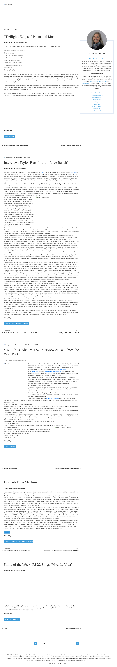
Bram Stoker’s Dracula (52, 398)
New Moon (63, 369)
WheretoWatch (86, 83)
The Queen (73, 172)
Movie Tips (97, 104)
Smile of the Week (14, 619)
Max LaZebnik (64, 663)
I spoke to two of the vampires (53, 371)
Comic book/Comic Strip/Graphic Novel (22, 541)
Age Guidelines (97, 99)
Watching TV (96, 108)
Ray (43, 172)
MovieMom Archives (96, 93)
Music (6, 619)
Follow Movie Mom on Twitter (97, 58)
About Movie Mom (96, 97)
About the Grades (96, 106)
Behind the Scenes (9, 136)
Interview (25, 323)
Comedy (7, 541)
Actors (6, 446)
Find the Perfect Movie (97, 95)
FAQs (96, 102)
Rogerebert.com (94, 81)
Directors (18, 323)
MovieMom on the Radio (96, 111)
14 (44, 643)
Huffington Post (103, 81)
